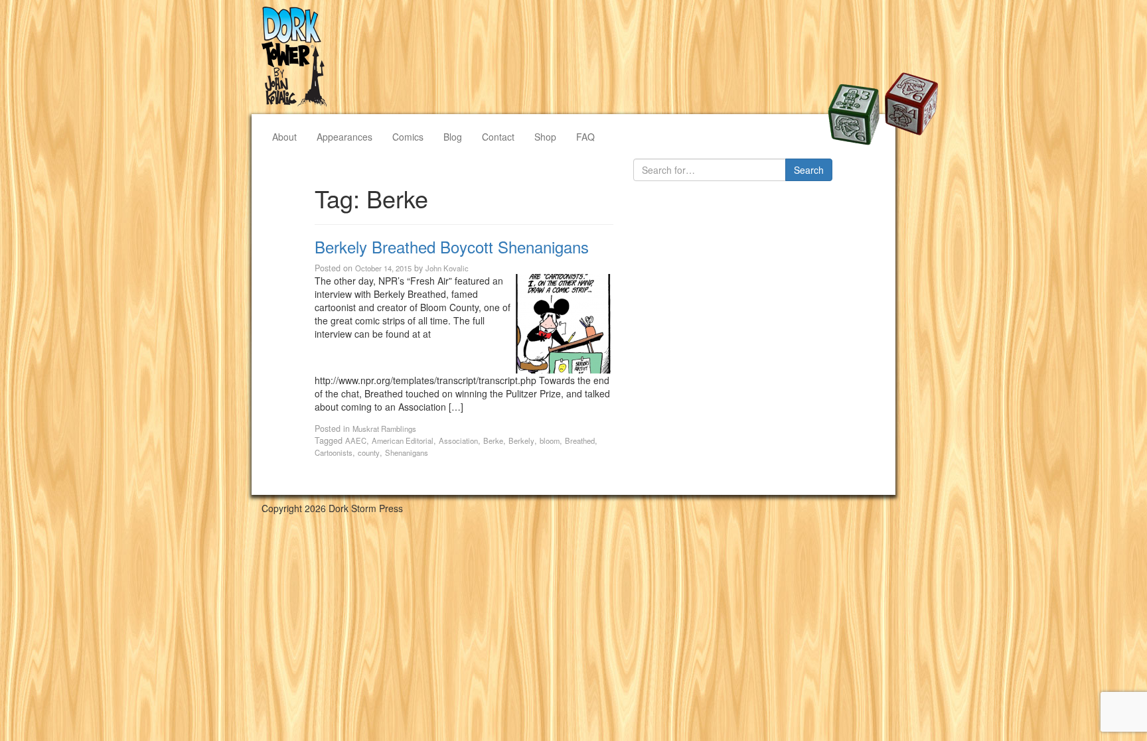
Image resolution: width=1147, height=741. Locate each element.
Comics (407, 136)
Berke (493, 440)
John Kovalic (447, 268)
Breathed (580, 440)
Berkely (521, 440)
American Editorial (402, 440)
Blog (452, 136)
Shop (545, 136)
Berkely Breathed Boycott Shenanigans (452, 246)
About (284, 136)
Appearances (344, 136)
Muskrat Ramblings (384, 428)
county (369, 452)
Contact (498, 136)
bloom (550, 440)
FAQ (585, 136)
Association (458, 440)
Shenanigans (406, 452)
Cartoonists (333, 452)
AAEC (355, 440)
